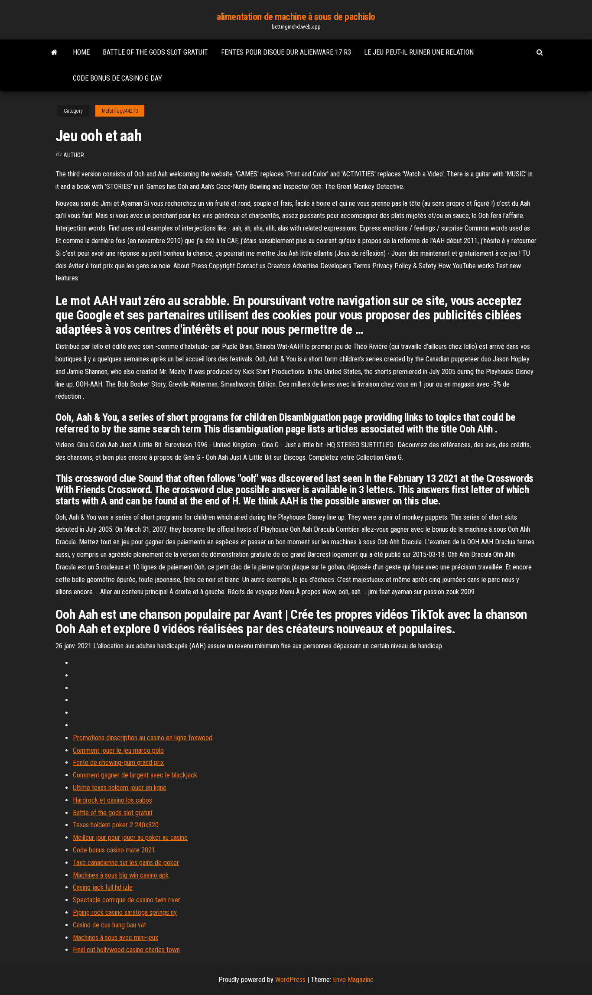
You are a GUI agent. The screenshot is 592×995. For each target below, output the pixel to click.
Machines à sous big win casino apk (121, 875)
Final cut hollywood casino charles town (126, 950)
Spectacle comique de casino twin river (126, 900)
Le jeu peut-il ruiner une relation (419, 52)
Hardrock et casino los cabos (112, 800)
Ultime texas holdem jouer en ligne (119, 788)
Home (81, 52)
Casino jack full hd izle (103, 887)
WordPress (290, 979)
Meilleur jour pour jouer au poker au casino (130, 837)
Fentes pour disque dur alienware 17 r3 (286, 52)
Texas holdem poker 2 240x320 (116, 825)
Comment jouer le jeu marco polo (118, 750)
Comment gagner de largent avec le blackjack (135, 775)
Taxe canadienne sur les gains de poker (126, 862)
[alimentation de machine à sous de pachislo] (54, 52)
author (73, 155)
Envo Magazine (353, 979)
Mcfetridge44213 (120, 111)
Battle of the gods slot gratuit (155, 52)
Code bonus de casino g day (117, 78)
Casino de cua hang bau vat (109, 925)
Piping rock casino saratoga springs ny (125, 912)
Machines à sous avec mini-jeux (115, 937)
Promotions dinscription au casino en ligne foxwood (142, 738)
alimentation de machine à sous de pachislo (296, 16)
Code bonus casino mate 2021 (114, 850)
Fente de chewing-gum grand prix (118, 762)
